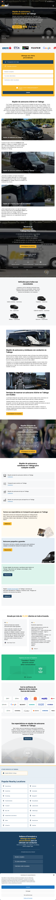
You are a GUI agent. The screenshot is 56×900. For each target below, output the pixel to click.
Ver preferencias (28, 895)
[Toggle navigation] (53, 5)
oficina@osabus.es (51, 1)
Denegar (28, 891)
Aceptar (28, 887)
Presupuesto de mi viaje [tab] (13, 62)
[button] (54, 875)
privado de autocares (12, 588)
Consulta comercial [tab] (11, 66)
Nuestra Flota (15, 267)
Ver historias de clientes (28, 258)
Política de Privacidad (28, 898)
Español (2, 1)
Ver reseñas (29, 677)
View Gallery (43, 344)
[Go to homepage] (5, 5)
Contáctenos (40, 267)
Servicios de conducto (28, 267)
